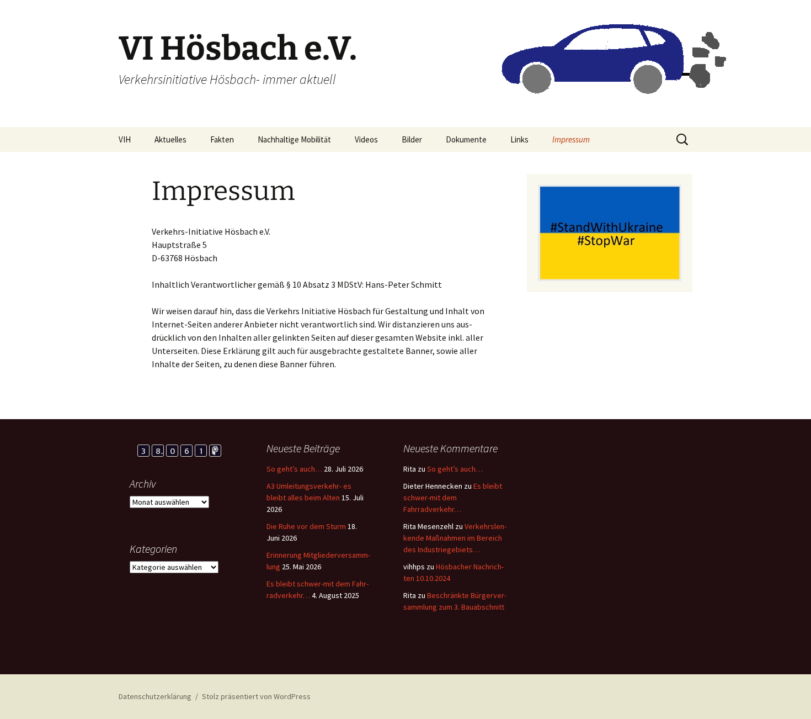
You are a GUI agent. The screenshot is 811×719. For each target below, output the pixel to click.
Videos (366, 139)
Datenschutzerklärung (155, 696)
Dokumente (466, 139)
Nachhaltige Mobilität (294, 139)
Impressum (571, 139)
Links (519, 139)
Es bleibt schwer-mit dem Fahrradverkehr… (452, 497)
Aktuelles (170, 139)
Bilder (412, 139)
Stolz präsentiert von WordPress (256, 696)
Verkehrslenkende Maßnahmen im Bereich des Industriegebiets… (454, 537)
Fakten (222, 139)
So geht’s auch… (294, 469)
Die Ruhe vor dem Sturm (306, 526)
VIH (125, 139)
